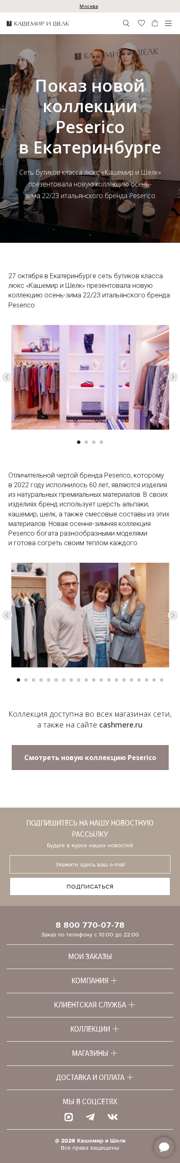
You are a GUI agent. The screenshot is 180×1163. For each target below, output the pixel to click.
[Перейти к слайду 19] (154, 680)
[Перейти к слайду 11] (93, 680)
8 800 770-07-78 (90, 925)
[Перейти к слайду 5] (48, 680)
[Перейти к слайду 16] (131, 680)
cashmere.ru (121, 725)
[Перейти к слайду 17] (139, 680)
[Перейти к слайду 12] (101, 680)
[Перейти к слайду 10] (86, 680)
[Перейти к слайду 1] (78, 442)
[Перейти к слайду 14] (116, 680)
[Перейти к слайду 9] (78, 680)
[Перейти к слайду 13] (109, 680)
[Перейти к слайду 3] (93, 442)
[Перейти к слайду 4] (101, 442)
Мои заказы (90, 957)
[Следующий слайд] (173, 377)
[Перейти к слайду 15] (124, 680)
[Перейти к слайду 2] (86, 442)
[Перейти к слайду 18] (146, 680)
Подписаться (90, 886)
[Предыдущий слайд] (7, 377)
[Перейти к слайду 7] (63, 680)
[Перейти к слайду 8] (71, 680)
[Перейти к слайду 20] (161, 680)
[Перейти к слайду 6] (56, 680)
